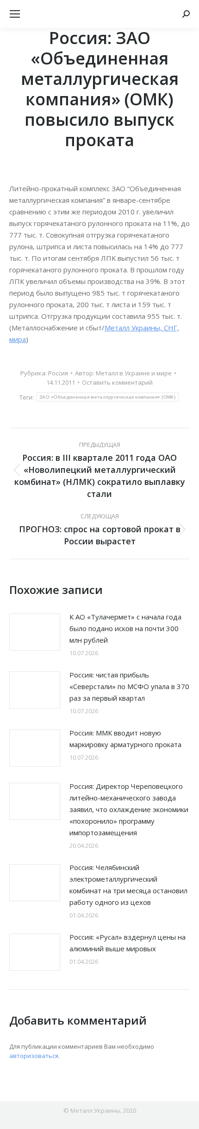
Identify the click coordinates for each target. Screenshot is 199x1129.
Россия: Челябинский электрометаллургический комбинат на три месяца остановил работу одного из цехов (128, 885)
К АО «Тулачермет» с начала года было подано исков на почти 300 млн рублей (125, 628)
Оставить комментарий (117, 382)
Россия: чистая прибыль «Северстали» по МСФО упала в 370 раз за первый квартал (129, 686)
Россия (58, 373)
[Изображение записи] (34, 632)
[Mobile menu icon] (14, 13)
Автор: (123, 373)
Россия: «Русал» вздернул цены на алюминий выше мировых (127, 942)
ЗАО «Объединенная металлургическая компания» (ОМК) (107, 397)
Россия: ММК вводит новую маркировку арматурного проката (125, 738)
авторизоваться (33, 1056)
